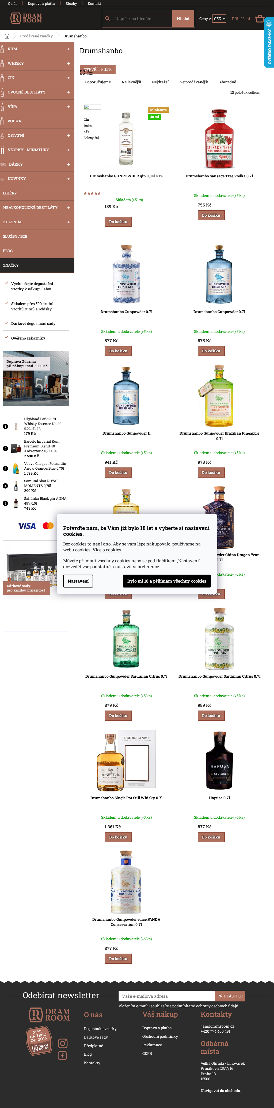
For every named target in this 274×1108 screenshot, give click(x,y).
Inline (90, 72)
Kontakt (94, 3)
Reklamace (152, 1044)
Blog (88, 1054)
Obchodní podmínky (160, 1036)
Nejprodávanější (194, 81)
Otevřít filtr (98, 69)
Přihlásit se (230, 995)
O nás (12, 3)
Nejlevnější (131, 81)
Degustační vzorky (100, 1028)
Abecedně (227, 81)
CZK (218, 18)
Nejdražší (160, 81)
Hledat (183, 18)
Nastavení (78, 581)
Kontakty (92, 1062)
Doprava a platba (41, 3)
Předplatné (93, 1045)
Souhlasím (167, 581)
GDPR (147, 1053)
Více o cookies (107, 550)
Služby (71, 3)
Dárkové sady (96, 1037)
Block (83, 72)
